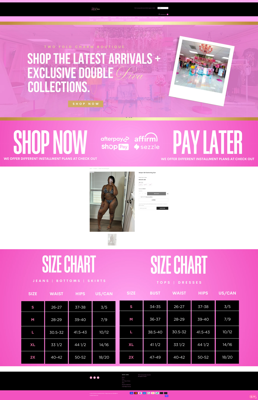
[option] (129, 71)
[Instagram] (94, 377)
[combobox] (162, 8)
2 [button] (128, 117)
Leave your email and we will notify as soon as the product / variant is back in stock (153, 204)
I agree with (142, 196)
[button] (27, 71)
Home (91, 168)
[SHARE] (167, 193)
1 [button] (126, 117)
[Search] (163, 8)
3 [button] (129, 117)
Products (95, 168)
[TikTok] (98, 377)
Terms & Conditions (149, 196)
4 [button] (131, 117)
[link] (129, 143)
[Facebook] (91, 377)
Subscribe (162, 208)
